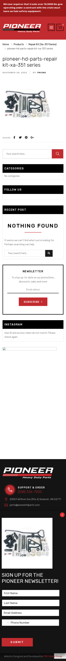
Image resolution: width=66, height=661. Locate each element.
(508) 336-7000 (30, 492)
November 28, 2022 (15, 72)
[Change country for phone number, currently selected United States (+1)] (5, 622)
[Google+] (32, 138)
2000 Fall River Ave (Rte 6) (35, 499)
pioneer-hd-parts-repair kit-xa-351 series (30, 62)
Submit (17, 642)
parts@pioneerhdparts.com (25, 505)
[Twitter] (20, 138)
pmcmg (41, 72)
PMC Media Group (33, 656)
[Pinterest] (26, 138)
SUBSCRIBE (32, 302)
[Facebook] (14, 138)
